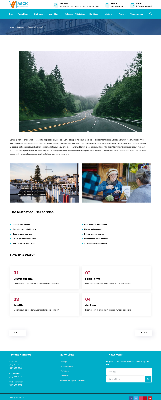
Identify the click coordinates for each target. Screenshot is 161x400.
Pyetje (121, 14)
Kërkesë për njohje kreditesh (72, 380)
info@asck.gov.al (144, 6)
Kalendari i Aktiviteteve (75, 14)
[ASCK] (18, 4)
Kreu (11, 14)
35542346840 (117, 6)
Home (11, 27)
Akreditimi (53, 14)
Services (20, 27)
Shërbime (38, 14)
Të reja (63, 361)
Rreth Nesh (23, 14)
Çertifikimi (93, 14)
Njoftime (108, 14)
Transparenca (136, 14)
